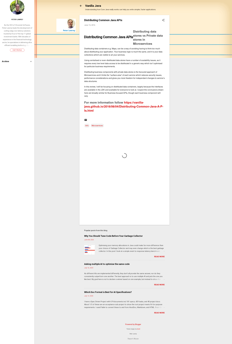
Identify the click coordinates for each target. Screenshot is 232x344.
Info (87, 126)
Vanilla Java (93, 5)
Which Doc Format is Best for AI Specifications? (108, 292)
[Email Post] (85, 121)
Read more (159, 257)
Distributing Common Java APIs (108, 37)
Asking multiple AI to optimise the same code (107, 264)
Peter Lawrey (69, 30)
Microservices (97, 126)
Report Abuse (133, 339)
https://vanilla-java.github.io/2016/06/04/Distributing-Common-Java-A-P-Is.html (123, 106)
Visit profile (17, 50)
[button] (163, 20)
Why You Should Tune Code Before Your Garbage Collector (113, 236)
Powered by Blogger (133, 324)
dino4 (138, 329)
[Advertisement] (179, 51)
